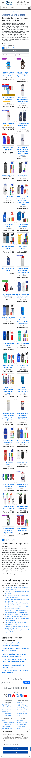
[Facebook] (9, 696)
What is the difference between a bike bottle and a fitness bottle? (15, 644)
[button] (3, 3)
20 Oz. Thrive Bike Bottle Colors (8, 442)
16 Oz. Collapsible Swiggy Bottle (23, 507)
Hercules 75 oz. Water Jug (8, 148)
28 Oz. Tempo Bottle (22, 247)
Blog (3, 721)
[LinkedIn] (21, 696)
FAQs (18, 715)
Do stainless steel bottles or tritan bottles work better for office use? (14, 660)
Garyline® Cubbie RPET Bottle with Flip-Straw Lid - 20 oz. (23, 75)
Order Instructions (7, 710)
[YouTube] (25, 696)
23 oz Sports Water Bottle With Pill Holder (23, 125)
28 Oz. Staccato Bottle (23, 176)
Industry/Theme (6, 726)
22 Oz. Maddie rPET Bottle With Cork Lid (22, 442)
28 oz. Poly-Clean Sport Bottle (8, 98)
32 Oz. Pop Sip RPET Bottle (8, 319)
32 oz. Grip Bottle (8, 123)
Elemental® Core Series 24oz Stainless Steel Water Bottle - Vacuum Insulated (22, 417)
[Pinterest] (13, 696)
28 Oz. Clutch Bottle (22, 343)
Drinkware (8, 11)
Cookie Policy (21, 708)
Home (3, 11)
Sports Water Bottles (18, 11)
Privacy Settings (23, 706)
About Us (19, 702)
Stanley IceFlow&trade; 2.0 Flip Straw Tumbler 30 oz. (23, 390)
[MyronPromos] (9, 3)
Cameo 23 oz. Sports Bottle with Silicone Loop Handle (8, 390)
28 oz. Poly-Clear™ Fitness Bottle (23, 529)
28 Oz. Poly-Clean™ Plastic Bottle (8, 366)
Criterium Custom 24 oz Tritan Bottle (8, 507)
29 (12, 101)
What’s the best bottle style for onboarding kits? (13, 666)
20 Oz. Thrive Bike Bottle (8, 198)
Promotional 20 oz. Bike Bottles (23, 485)
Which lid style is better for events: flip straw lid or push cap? (15, 649)
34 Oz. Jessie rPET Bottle (23, 366)
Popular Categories (8, 8)
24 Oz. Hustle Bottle (8, 175)
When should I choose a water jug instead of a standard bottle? (14, 655)
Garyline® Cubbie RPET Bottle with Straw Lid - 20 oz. (8, 74)
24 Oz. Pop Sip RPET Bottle (8, 247)
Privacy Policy (21, 704)
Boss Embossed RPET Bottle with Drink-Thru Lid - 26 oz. (23, 271)
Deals (18, 728)
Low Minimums (21, 724)
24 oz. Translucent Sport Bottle (8, 485)
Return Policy (6, 712)
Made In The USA (22, 722)
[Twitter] (6, 696)
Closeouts (20, 721)
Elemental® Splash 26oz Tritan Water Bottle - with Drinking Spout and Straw (8, 417)
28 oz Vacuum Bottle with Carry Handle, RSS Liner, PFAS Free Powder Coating (23, 151)
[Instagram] (17, 696)
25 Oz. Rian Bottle (22, 463)
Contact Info (5, 704)
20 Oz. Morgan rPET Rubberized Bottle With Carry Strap (22, 296)
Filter (16, 51)
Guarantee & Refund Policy (23, 711)
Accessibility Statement (8, 714)
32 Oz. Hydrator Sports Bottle (23, 225)
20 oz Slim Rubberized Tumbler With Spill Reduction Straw (23, 321)
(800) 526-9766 (20, 688)
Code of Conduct (22, 713)
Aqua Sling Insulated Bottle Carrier (8, 295)
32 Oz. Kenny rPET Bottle (8, 225)
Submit (26, 682)
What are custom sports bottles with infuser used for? (15, 672)
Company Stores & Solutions (8, 723)
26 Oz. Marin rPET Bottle (8, 344)
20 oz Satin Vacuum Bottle (8, 269)
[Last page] (13, 48)
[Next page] (11, 48)
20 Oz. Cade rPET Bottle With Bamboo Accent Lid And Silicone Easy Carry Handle (22, 200)
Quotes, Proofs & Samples (8, 707)
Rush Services (21, 726)
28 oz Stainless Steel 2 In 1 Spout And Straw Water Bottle (22, 100)
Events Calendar (7, 728)
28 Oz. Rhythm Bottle (8, 463)
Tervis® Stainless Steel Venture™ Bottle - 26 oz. (8, 530)
